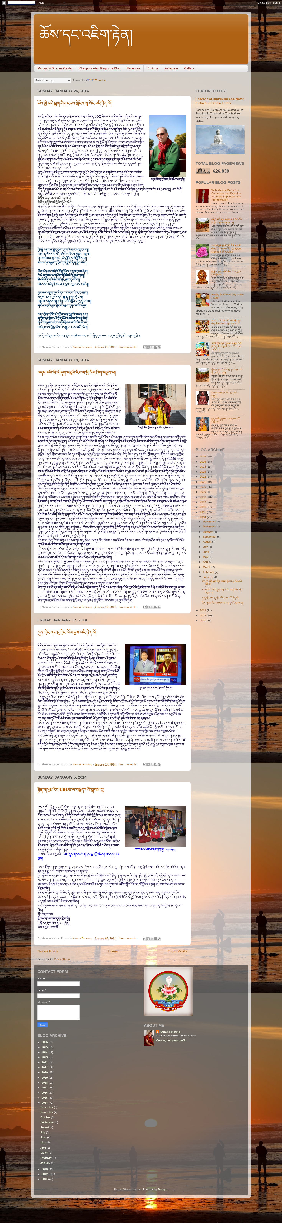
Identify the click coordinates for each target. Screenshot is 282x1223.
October (208, 531)
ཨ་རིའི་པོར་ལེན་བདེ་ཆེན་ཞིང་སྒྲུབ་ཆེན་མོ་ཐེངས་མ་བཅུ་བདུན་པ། (226, 322)
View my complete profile (171, 1040)
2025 (203, 461)
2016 (203, 507)
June (206, 551)
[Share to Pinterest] (159, 347)
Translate (100, 80)
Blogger (162, 1189)
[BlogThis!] (148, 347)
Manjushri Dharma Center (55, 68)
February (209, 572)
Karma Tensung (170, 1031)
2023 (203, 471)
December (209, 521)
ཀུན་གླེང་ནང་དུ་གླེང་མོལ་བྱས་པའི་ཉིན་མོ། (67, 632)
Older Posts (177, 951)
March (207, 567)
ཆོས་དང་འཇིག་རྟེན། (86, 35)
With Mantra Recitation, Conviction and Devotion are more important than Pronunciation (226, 195)
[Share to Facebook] (155, 347)
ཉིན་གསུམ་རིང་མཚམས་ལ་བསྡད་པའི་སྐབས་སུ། (71, 789)
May (206, 556)
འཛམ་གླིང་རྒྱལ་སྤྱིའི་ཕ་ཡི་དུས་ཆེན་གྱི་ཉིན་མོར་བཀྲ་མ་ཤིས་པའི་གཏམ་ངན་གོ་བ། (226, 346)
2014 (203, 517)
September (210, 536)
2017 (203, 502)
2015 (203, 512)
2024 (203, 466)
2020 (203, 486)
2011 (203, 620)
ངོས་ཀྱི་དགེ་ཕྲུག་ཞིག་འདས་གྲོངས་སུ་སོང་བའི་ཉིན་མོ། (75, 103)
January (208, 577)
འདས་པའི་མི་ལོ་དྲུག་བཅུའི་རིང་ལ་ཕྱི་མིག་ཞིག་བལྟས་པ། (77, 372)
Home (113, 951)
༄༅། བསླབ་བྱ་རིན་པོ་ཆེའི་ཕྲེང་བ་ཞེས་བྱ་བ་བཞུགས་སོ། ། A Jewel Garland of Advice (226, 248)
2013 (203, 610)
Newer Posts (48, 951)
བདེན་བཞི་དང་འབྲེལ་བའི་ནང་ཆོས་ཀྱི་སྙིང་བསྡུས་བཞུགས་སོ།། (227, 221)
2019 (203, 491)
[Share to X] (152, 347)
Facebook (133, 68)
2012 (203, 615)
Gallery (189, 68)
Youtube (152, 68)
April (206, 561)
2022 (203, 476)
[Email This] (145, 347)
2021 (203, 481)
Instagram (171, 68)
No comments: (128, 347)
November (209, 526)
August (207, 541)
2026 (203, 456)
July (206, 546)
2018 (203, 497)
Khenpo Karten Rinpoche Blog (99, 68)
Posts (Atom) (62, 959)
